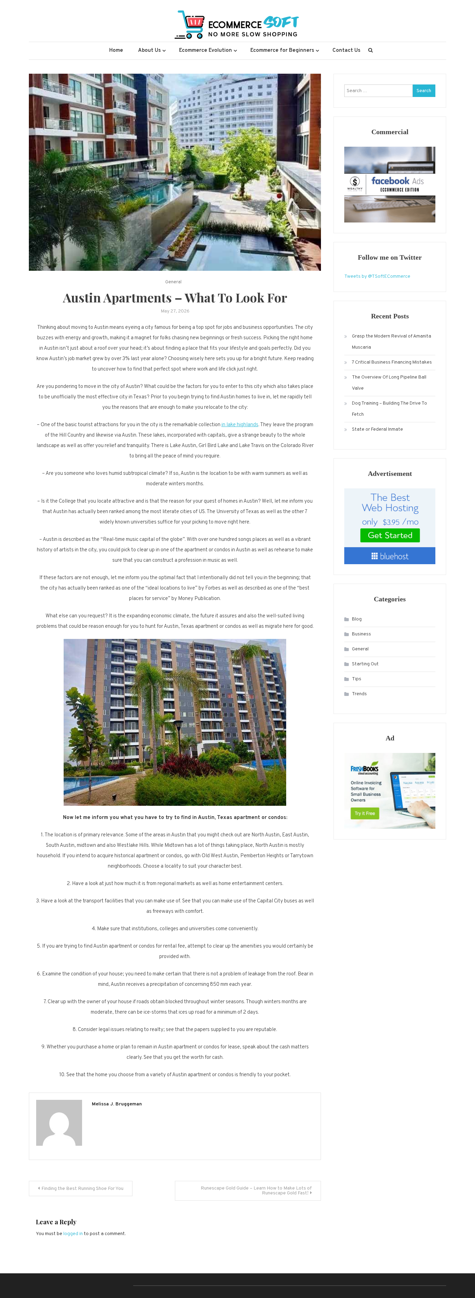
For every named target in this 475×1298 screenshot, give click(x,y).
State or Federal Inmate (377, 429)
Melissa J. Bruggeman (117, 1104)
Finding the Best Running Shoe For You (82, 1189)
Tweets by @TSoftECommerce (377, 276)
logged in (73, 1234)
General (173, 282)
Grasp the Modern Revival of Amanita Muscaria (391, 341)
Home (116, 50)
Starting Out (365, 664)
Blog (357, 619)
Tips (356, 679)
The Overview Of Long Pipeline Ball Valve (389, 382)
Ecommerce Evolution (205, 50)
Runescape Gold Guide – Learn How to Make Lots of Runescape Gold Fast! (256, 1190)
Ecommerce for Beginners (282, 50)
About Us (149, 50)
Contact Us (346, 50)
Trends (359, 694)
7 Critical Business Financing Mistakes (392, 362)
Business (361, 634)
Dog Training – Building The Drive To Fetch (389, 408)
